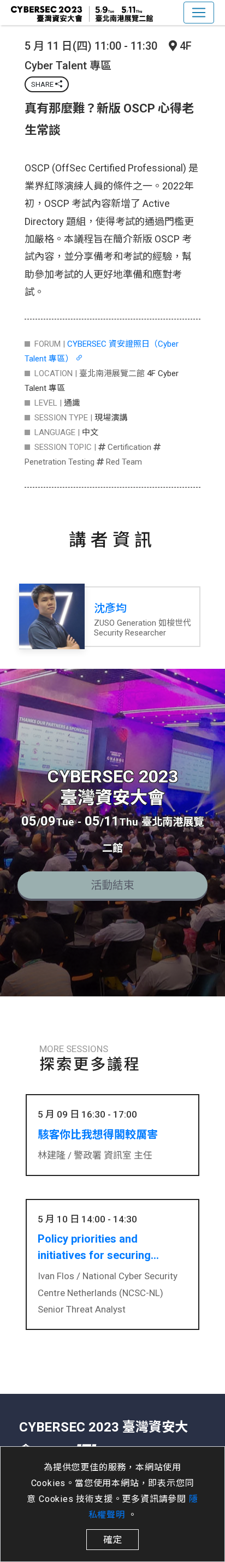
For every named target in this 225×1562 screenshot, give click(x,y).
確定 (112, 1539)
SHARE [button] (43, 84)
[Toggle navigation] (198, 12)
